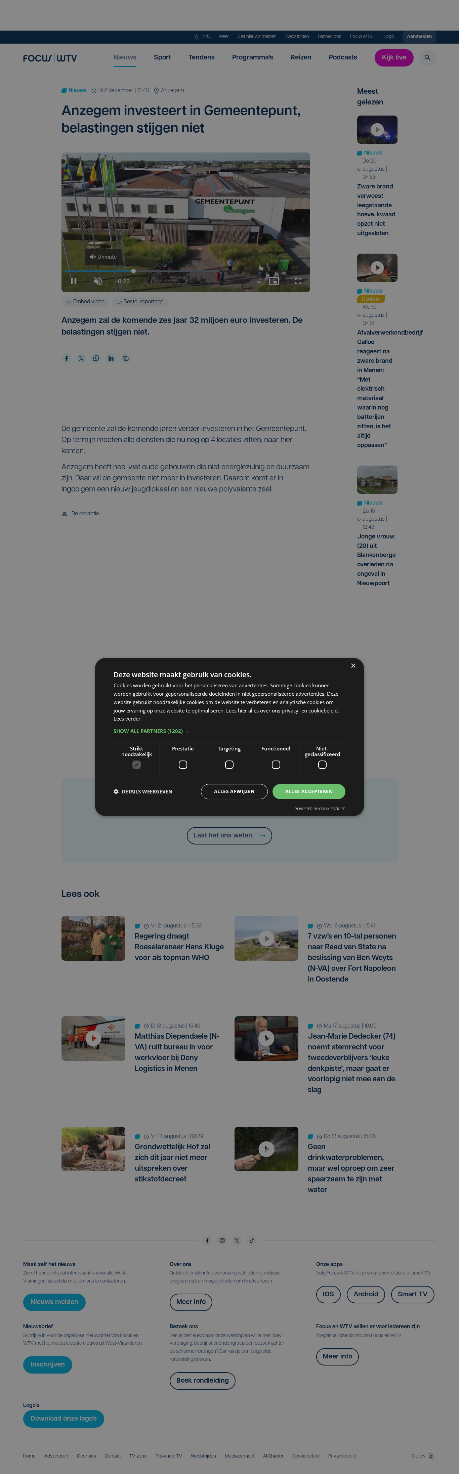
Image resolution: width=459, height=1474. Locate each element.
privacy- (291, 710)
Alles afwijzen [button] (234, 791)
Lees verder (127, 718)
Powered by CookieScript (320, 808)
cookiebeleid (323, 710)
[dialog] (229, 737)
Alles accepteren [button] (309, 791)
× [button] (353, 665)
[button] (229, 731)
